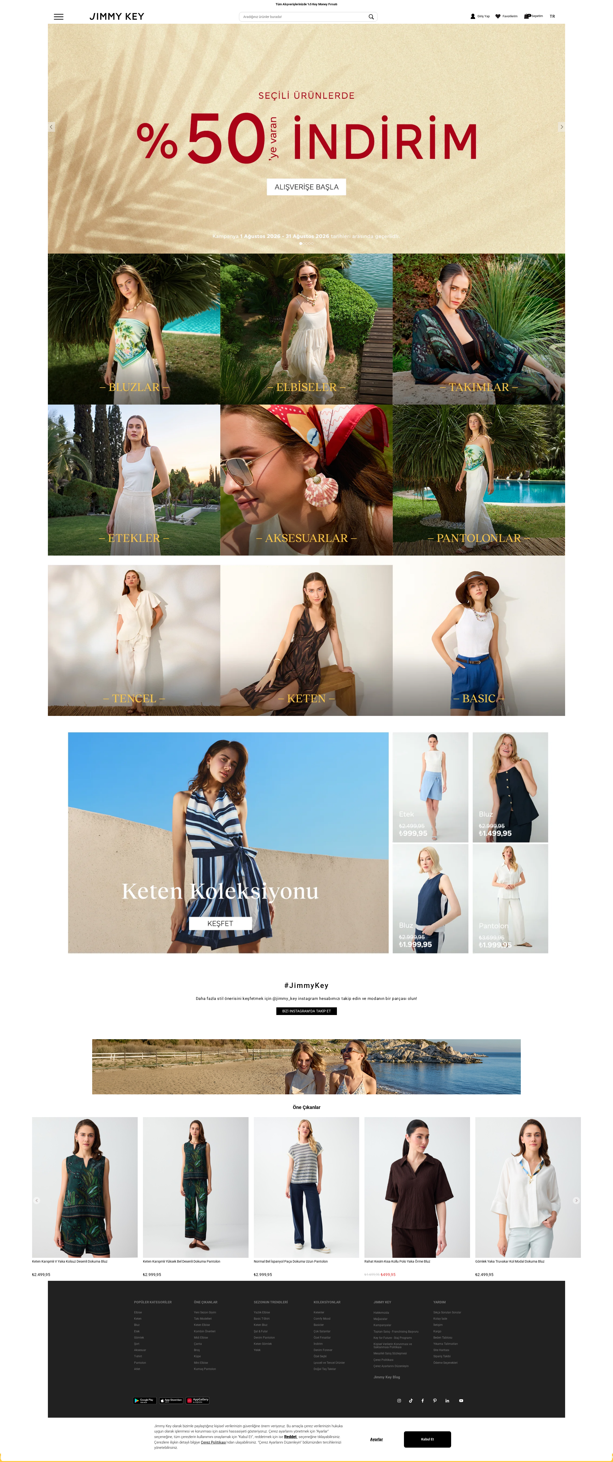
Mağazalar (380, 1319)
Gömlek (139, 1337)
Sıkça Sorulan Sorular (447, 1312)
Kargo (437, 1331)
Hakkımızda (381, 1312)
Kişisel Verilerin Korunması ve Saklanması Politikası (393, 1345)
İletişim (438, 1325)
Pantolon (140, 1362)
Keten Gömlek (263, 1344)
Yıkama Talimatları (445, 1344)
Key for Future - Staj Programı (393, 1338)
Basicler (319, 1325)
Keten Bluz (260, 1325)
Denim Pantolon (264, 1337)
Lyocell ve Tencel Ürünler (329, 1362)
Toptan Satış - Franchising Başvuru (396, 1331)
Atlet (137, 1369)
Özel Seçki (320, 1356)
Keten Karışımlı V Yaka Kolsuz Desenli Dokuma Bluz (70, 1261)
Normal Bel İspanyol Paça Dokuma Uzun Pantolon (291, 1261)
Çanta (198, 1344)
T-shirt (138, 1356)
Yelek (257, 1350)
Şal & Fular (261, 1331)
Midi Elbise (201, 1337)
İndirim (318, 1344)
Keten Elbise (202, 1325)
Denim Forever (323, 1350)
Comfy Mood (322, 1318)
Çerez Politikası (383, 1360)
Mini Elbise (201, 1362)
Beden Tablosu (442, 1337)
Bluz (137, 1325)
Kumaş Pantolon (205, 1369)
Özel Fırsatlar (322, 1337)
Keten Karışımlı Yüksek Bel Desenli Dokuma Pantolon (181, 1261)
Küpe (197, 1356)
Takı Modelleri (203, 1318)
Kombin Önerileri (205, 1331)
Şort (136, 1344)
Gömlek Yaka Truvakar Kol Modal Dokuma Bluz (510, 1261)
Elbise (138, 1312)
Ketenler (319, 1312)
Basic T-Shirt (262, 1318)
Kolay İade (440, 1318)
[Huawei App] (198, 1400)
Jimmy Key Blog (387, 1377)
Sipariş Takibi (442, 1356)
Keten (138, 1318)
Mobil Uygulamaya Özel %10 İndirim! (307, 4)
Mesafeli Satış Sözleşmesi (390, 1353)
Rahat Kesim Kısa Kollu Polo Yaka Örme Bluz (397, 1261)
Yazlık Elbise (262, 1312)
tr (552, 16)
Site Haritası (441, 1350)
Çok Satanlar (322, 1331)
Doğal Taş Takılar (325, 1369)
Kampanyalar (382, 1325)
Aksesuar (140, 1350)
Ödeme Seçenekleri (445, 1362)
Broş (197, 1350)
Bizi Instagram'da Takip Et (306, 1011)
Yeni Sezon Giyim (205, 1312)
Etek (137, 1331)
